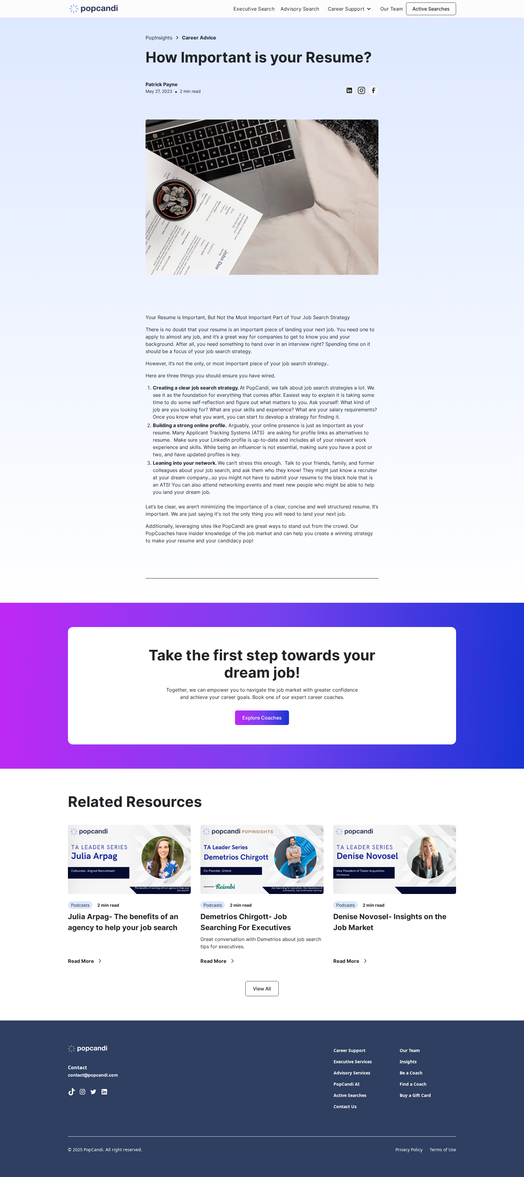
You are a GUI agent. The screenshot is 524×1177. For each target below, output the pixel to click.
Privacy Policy (408, 1149)
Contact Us (345, 1106)
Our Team (391, 9)
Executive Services (353, 1061)
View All (262, 989)
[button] (350, 8)
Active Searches (431, 9)
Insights (408, 1061)
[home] (93, 9)
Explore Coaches (262, 718)
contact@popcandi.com (93, 1075)
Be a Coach (411, 1073)
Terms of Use (443, 1149)
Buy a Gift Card (415, 1095)
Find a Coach (413, 1084)
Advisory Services (352, 1073)
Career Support (349, 1050)
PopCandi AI (346, 1084)
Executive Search (253, 9)
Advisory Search (299, 9)
